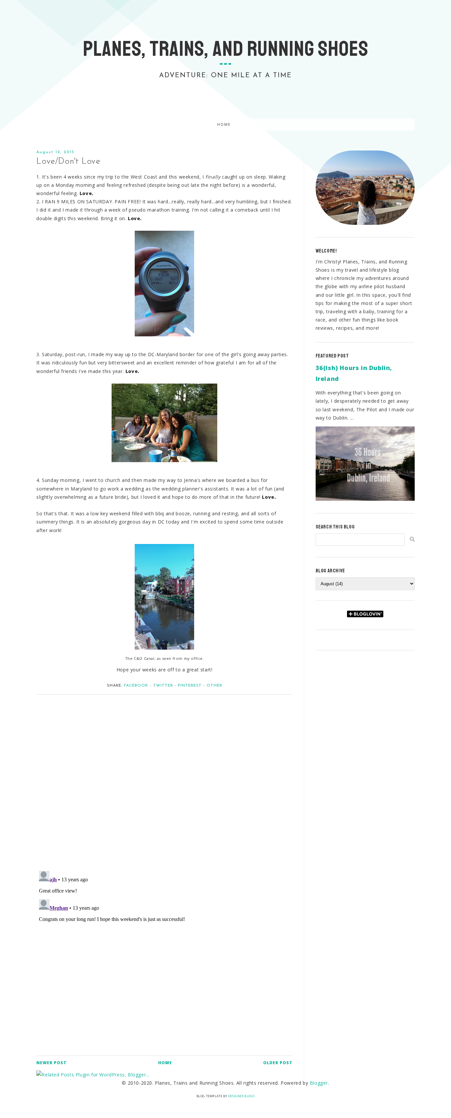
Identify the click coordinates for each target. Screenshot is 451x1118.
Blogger (319, 1083)
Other (214, 686)
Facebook (136, 686)
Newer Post (51, 1063)
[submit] (412, 539)
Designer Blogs (241, 1096)
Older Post (278, 1063)
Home (224, 124)
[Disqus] (164, 779)
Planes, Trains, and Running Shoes (225, 48)
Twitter (163, 686)
